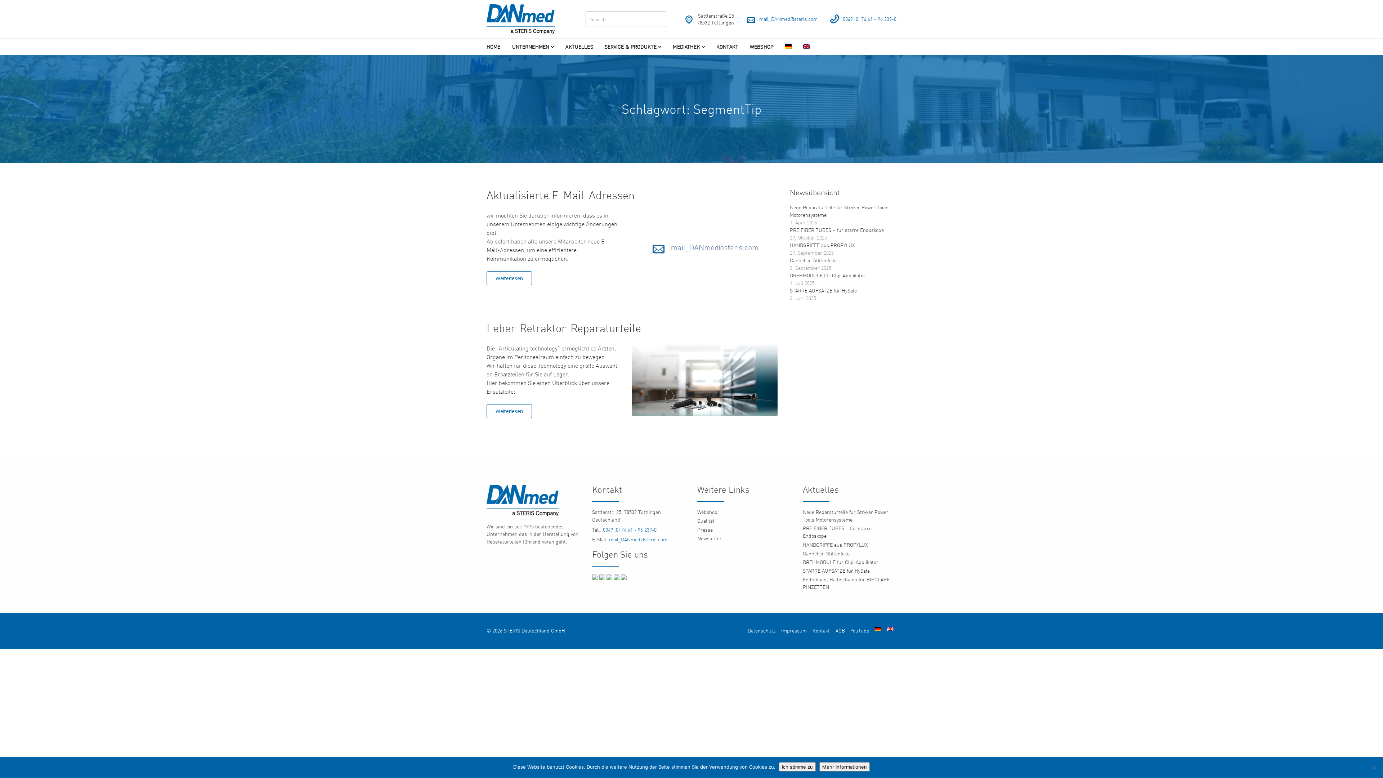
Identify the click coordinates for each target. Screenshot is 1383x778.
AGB (840, 630)
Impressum (794, 630)
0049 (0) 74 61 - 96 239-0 (869, 19)
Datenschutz (761, 630)
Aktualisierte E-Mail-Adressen (561, 195)
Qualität (706, 521)
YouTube (860, 630)
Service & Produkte (631, 47)
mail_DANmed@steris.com (788, 19)
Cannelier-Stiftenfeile (813, 260)
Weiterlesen (509, 278)
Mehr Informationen (844, 767)
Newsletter (709, 538)
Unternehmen (531, 47)
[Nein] (1374, 767)
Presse (705, 530)
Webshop (762, 47)
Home (494, 47)
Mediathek (686, 47)
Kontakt (727, 47)
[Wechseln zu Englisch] (806, 47)
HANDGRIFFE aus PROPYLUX (822, 245)
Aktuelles (579, 47)
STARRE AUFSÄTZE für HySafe (823, 290)
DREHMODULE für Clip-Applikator (827, 275)
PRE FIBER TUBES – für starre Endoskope (837, 230)
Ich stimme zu (797, 767)
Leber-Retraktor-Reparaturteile (564, 328)
